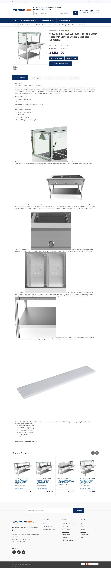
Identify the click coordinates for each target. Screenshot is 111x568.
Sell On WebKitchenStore (69, 524)
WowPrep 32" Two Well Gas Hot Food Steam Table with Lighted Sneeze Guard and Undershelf (59, 25)
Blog (82, 537)
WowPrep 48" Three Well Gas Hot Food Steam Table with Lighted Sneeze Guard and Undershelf (87, 481)
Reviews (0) (35, 78)
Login (97, 1)
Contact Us (20, 1)
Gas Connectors (47, 526)
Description (20, 77)
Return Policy (65, 532)
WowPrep (51, 42)
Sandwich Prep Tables (49, 529)
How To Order (66, 529)
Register (91, 1)
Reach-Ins (46, 524)
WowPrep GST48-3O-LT (85, 488)
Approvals (61, 78)
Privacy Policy (65, 537)
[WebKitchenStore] (23, 523)
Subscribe (79, 510)
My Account (28, 1)
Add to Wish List (55, 45)
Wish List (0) (85, 10)
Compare (85, 12)
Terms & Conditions (67, 540)
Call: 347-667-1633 (56, 58)
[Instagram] (14, 552)
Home (13, 1)
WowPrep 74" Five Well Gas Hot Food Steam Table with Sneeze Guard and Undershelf (66, 480)
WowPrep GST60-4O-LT (42, 488)
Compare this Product (67, 45)
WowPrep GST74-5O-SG (63, 487)
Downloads (74, 78)
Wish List (83, 532)
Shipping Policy (66, 534)
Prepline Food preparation (26, 25)
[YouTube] (23, 552)
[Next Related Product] (97, 453)
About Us (64, 543)
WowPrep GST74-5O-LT (20, 488)
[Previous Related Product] (93, 453)
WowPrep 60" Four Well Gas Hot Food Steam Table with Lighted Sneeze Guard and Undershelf (44, 481)
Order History (84, 534)
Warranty (48, 78)
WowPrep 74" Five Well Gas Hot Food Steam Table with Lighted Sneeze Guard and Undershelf (22, 481)
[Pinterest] (19, 552)
